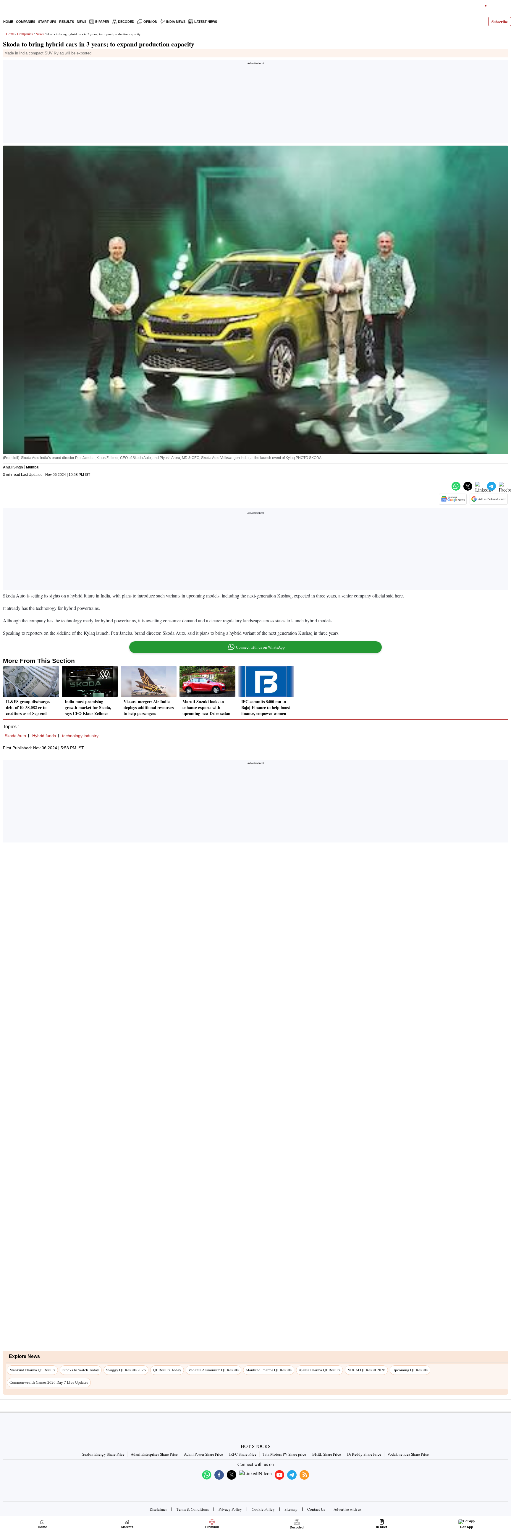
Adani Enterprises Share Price (154, 1454)
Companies (25, 21)
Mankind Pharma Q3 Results (32, 1370)
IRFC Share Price (242, 1454)
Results (66, 21)
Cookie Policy (263, 1509)
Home (8, 21)
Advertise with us (347, 1509)
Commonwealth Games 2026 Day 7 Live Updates (48, 1382)
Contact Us (316, 1509)
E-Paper (102, 21)
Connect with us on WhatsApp (260, 647)
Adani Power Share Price (203, 1454)
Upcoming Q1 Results (410, 1370)
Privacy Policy (230, 1509)
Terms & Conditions (193, 1509)
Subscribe (499, 21)
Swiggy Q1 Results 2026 (126, 1370)
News (81, 21)
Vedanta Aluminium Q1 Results (213, 1370)
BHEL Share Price (326, 1454)
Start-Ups (47, 21)
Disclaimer (158, 1509)
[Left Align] (5, 9)
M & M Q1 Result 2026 (366, 1370)
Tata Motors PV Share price (284, 1454)
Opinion (150, 21)
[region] (255, 103)
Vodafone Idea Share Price (408, 1454)
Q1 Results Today (167, 1370)
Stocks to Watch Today (80, 1370)
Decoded (126, 21)
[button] (456, 486)
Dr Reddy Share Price (364, 1454)
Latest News (205, 21)
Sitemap (290, 1509)
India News (175, 21)
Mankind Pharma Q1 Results (269, 1370)
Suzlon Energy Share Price (103, 1454)
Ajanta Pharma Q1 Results (319, 1370)
